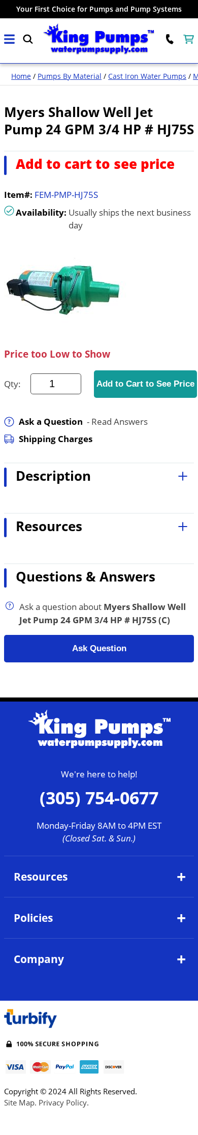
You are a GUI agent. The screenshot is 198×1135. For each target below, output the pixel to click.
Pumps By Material (70, 76)
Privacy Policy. (64, 1102)
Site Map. (20, 1102)
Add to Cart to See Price (145, 384)
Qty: (12, 384)
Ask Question (99, 648)
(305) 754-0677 (99, 797)
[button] (9, 39)
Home (21, 76)
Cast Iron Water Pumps (147, 76)
